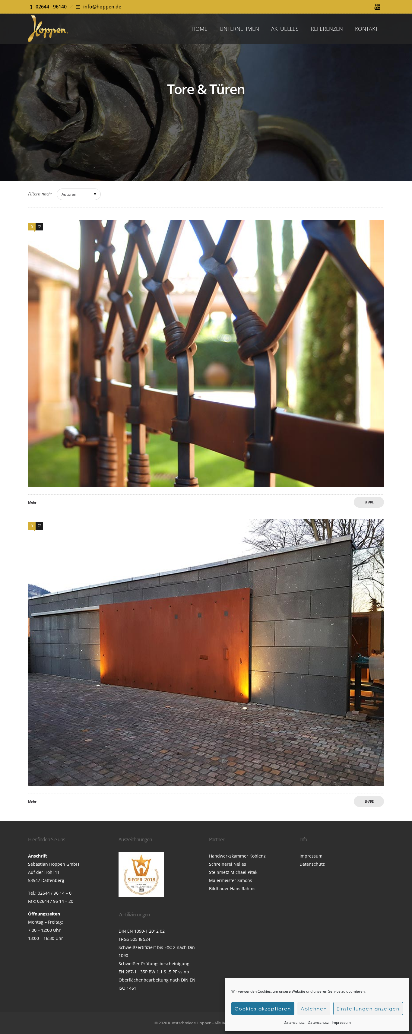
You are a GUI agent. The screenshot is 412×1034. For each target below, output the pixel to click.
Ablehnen (314, 1008)
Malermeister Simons (230, 880)
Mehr (32, 502)
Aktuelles (285, 28)
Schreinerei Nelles (227, 864)
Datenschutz (294, 1022)
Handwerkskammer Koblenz (237, 856)
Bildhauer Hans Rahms (232, 888)
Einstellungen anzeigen (368, 1008)
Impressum (341, 1022)
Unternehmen (239, 28)
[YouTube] (377, 6)
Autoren (69, 194)
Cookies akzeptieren (263, 1008)
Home (200, 28)
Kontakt (366, 28)
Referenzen (327, 28)
